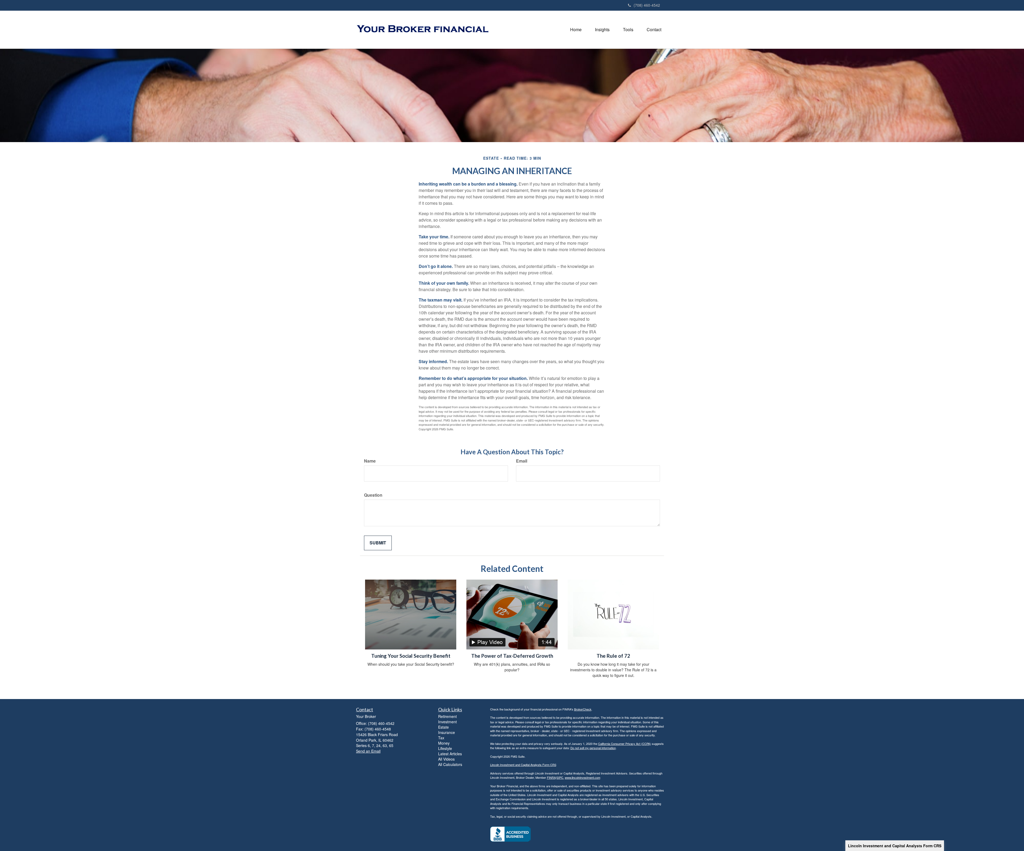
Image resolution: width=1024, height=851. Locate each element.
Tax (441, 737)
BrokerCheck (582, 709)
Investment (447, 721)
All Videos (446, 759)
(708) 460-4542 (647, 5)
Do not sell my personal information (593, 748)
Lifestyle (445, 748)
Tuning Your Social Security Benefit (410, 656)
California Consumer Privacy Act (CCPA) (624, 743)
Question (373, 495)
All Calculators (450, 764)
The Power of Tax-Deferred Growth (512, 656)
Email (521, 461)
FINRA (551, 777)
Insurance (446, 732)
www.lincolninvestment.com (582, 777)
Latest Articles (450, 753)
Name (370, 461)
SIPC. (560, 777)
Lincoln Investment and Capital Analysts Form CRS (894, 845)
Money (444, 743)
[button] (602, 29)
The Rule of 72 (613, 656)
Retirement (447, 716)
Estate (443, 727)
